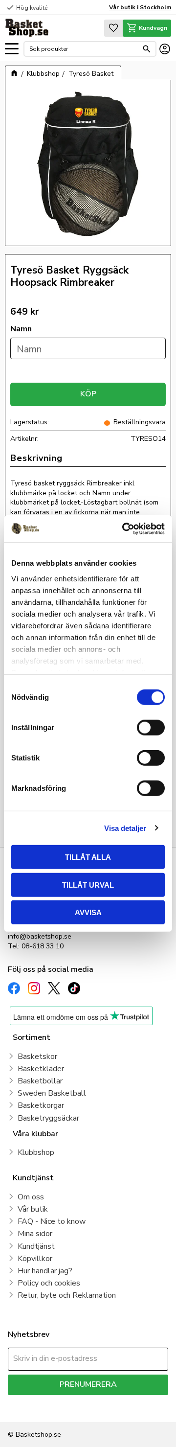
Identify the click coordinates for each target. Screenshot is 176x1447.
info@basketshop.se (39, 936)
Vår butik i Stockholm (140, 7)
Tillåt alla (88, 857)
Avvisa (88, 912)
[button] (12, 49)
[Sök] (146, 49)
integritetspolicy (31, 1408)
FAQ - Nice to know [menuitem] (52, 1221)
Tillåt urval (88, 884)
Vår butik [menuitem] (33, 1209)
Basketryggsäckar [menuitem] (48, 1118)
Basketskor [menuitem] (37, 1056)
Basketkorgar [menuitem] (41, 1105)
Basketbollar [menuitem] (40, 1081)
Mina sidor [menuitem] (35, 1233)
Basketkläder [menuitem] (41, 1068)
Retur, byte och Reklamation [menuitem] (67, 1295)
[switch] (151, 727)
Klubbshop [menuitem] (36, 1152)
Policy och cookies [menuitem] (49, 1283)
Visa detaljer (125, 828)
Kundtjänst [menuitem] (36, 1246)
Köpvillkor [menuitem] (35, 1258)
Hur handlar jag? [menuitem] (45, 1270)
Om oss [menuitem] (31, 1197)
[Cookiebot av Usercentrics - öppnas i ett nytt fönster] (124, 528)
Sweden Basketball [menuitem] (52, 1093)
